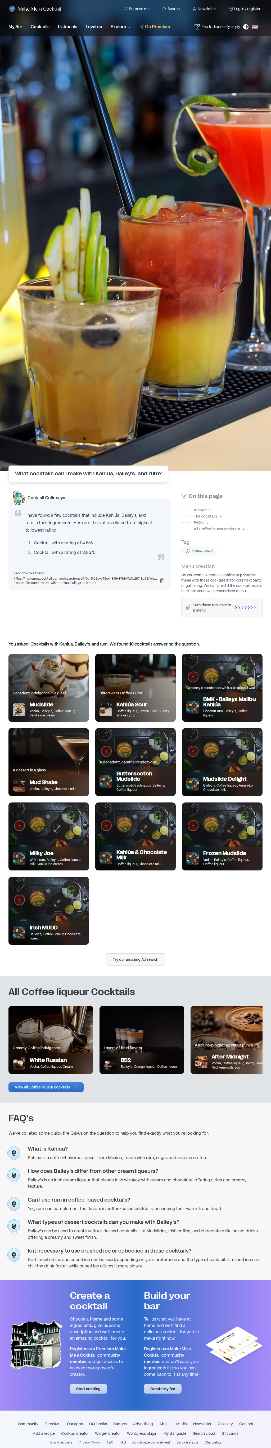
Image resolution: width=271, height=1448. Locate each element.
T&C (109, 1442)
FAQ (123, 1442)
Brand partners (61, 1442)
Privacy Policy (89, 1442)
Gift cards (230, 1433)
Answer (194, 509)
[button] (46, 1087)
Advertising (143, 1423)
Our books (98, 1423)
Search (174, 8)
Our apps (75, 1423)
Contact (246, 1423)
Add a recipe (44, 1433)
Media (181, 1423)
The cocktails (199, 516)
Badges (120, 1423)
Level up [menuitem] (94, 26)
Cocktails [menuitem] (40, 26)
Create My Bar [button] (162, 1388)
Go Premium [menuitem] (157, 26)
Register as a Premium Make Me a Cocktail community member (98, 1355)
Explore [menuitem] (118, 26)
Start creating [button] (88, 1388)
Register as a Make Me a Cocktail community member (167, 1355)
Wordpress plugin (142, 1433)
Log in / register (247, 8)
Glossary (225, 1423)
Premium (53, 1423)
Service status (187, 1442)
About (164, 1423)
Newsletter (207, 8)
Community (28, 1423)
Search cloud (204, 1433)
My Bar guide (175, 1433)
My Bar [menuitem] (15, 26)
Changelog (213, 1442)
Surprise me (139, 8)
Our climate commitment (151, 1442)
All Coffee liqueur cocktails (210, 529)
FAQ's (192, 522)
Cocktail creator (75, 1433)
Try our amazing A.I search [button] (135, 959)
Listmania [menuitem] (67, 26)
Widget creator (108, 1433)
